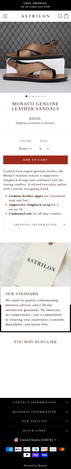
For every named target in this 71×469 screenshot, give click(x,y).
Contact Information (34, 402)
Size (44, 141)
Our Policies (34, 421)
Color (25, 141)
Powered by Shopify (35, 465)
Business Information (34, 411)
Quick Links (34, 430)
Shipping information (35, 224)
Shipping (21, 122)
